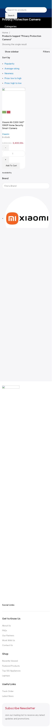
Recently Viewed (10, 661)
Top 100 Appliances (11, 671)
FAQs (4, 630)
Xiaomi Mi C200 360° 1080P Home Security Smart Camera (13, 125)
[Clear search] (5, 192)
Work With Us (8, 640)
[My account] (48, 4)
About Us (6, 625)
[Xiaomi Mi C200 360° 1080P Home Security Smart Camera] (13, 99)
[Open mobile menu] (3, 4)
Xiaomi (5, 134)
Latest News (8, 696)
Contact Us (7, 645)
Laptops (6, 675)
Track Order (8, 691)
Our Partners (8, 635)
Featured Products (11, 666)
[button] (11, 166)
